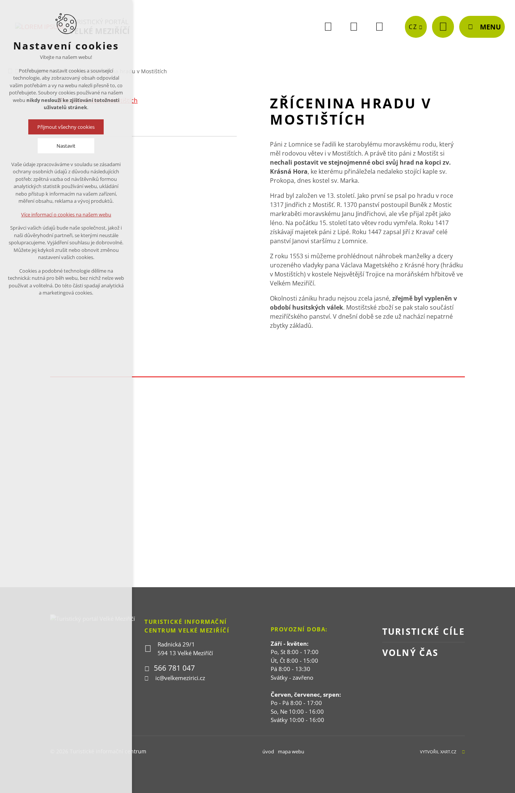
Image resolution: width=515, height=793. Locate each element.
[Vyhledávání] (443, 27)
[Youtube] (354, 27)
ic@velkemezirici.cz (180, 678)
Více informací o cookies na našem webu (66, 214)
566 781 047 (174, 668)
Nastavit (66, 145)
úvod (268, 751)
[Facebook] (328, 27)
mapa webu (291, 751)
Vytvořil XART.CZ (438, 751)
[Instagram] (379, 27)
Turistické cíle (423, 631)
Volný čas (410, 652)
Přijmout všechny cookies (66, 126)
